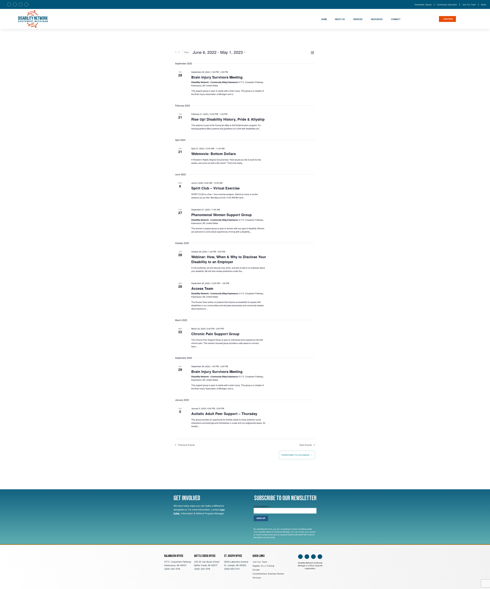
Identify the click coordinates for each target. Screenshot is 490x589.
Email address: (262, 506)
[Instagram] (15, 4)
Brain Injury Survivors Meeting (217, 77)
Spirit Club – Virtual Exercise (215, 188)
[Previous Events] (175, 52)
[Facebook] (9, 4)
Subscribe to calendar (295, 454)
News (483, 4)
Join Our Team (469, 4)
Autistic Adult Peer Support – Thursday (224, 413)
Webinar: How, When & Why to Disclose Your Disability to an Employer (228, 259)
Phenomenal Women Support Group (221, 214)
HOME (324, 19)
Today (186, 52)
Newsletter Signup (423, 4)
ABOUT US (340, 19)
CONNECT (395, 19)
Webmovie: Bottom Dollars (213, 153)
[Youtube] (21, 4)
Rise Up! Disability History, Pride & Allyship (228, 119)
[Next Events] (179, 52)
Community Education (447, 4)
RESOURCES (377, 19)
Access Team (202, 288)
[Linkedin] (26, 4)
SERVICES (358, 19)
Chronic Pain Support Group (215, 333)
